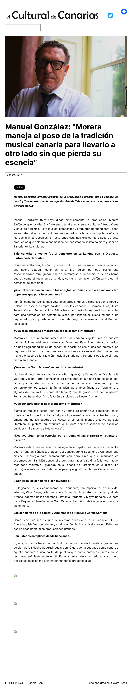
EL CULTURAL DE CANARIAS (24, 683)
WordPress (120, 683)
